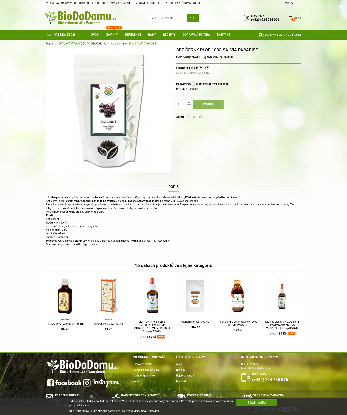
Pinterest (200, 117)
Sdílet (188, 117)
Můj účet (181, 381)
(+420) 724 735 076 (265, 20)
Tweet (194, 117)
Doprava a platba (142, 364)
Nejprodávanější (185, 375)
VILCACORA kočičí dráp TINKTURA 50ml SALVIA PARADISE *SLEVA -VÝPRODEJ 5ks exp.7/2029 (152, 326)
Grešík (65, 319)
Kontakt (137, 381)
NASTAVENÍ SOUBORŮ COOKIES (140, 411)
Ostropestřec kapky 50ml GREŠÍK (65, 324)
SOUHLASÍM (257, 403)
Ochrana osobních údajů (146, 369)
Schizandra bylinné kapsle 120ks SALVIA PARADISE (238, 323)
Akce (179, 364)
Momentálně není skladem (212, 83)
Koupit (208, 104)
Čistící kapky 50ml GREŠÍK (108, 324)
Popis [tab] (173, 187)
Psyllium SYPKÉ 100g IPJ (195, 321)
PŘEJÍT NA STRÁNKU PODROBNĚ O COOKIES (95, 411)
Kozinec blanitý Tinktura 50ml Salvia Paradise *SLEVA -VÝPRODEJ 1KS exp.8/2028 (282, 325)
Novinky (180, 369)
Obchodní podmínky (144, 375)
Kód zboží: (182, 89)
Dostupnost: (183, 83)
